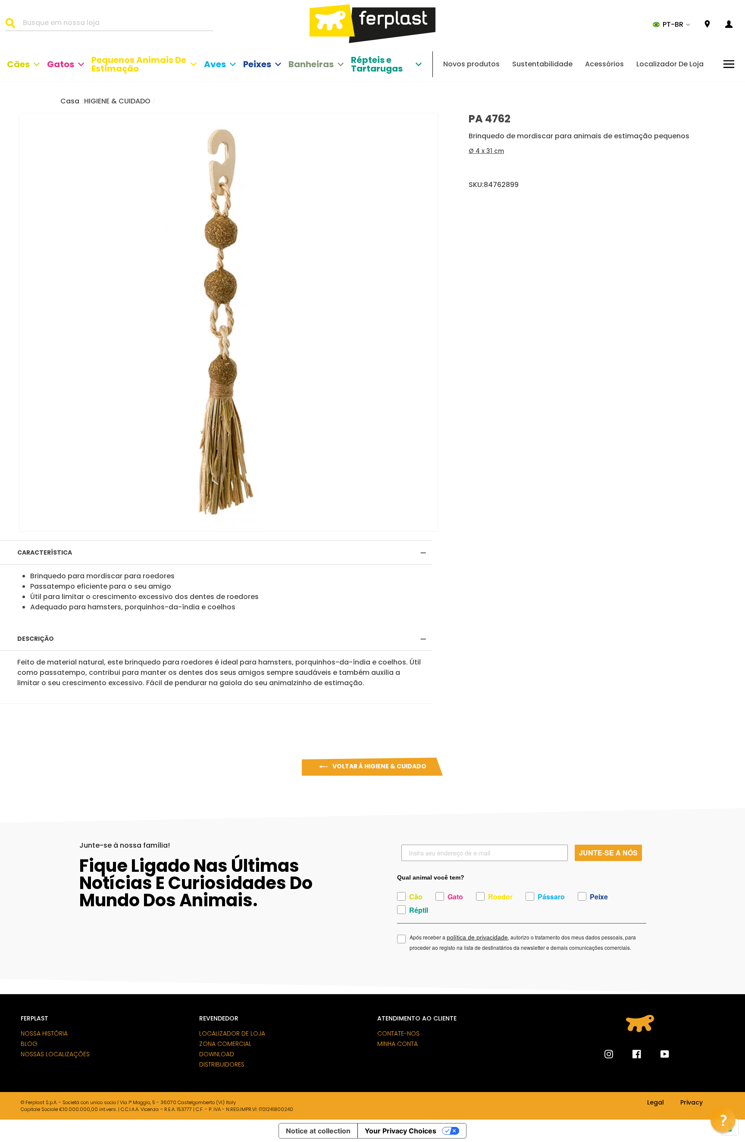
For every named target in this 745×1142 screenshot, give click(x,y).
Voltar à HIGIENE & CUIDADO (378, 766)
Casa (69, 101)
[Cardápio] (729, 64)
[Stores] (707, 24)
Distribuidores (221, 1064)
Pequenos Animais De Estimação (138, 64)
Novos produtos (471, 64)
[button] (671, 24)
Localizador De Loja (670, 64)
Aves (215, 64)
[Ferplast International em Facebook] (630, 1054)
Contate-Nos (398, 1033)
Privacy (691, 1103)
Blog (29, 1043)
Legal (655, 1103)
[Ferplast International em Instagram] (608, 1054)
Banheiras (311, 64)
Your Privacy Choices (400, 1130)
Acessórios (604, 64)
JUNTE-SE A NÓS (608, 853)
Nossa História (44, 1033)
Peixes (257, 64)
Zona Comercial (225, 1043)
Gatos (60, 64)
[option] (228, 322)
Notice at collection (318, 1130)
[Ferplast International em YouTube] (658, 1054)
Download (216, 1054)
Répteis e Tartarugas (377, 64)
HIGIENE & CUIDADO (117, 101)
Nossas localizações (55, 1054)
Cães (18, 64)
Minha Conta (397, 1043)
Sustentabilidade (542, 64)
